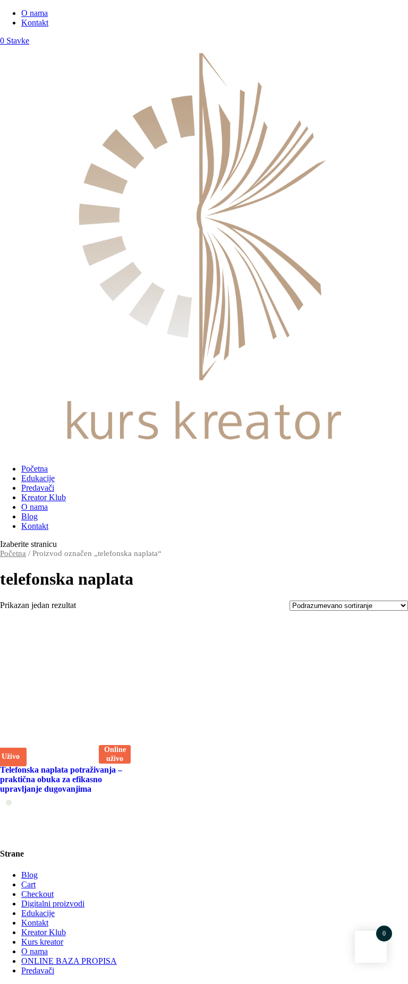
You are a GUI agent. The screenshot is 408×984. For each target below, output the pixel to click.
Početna (34, 468)
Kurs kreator (42, 941)
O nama (34, 13)
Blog (29, 516)
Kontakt (34, 22)
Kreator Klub (43, 497)
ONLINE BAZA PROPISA (69, 960)
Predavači (37, 487)
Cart (28, 884)
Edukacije (38, 478)
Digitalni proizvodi (52, 903)
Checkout (37, 894)
